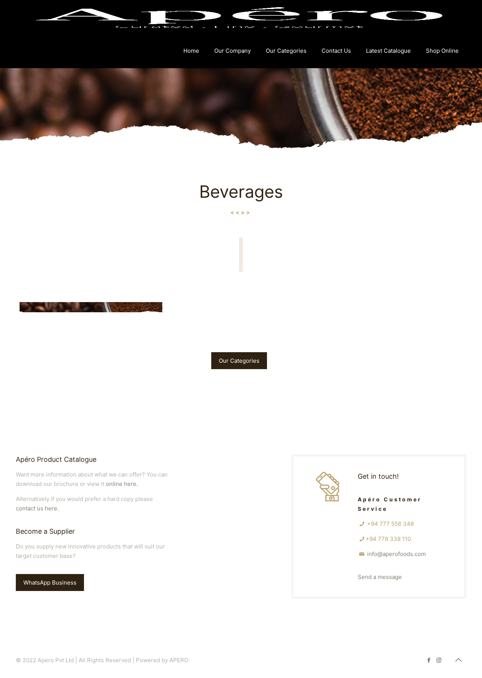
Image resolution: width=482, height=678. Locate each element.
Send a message (380, 576)
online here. (122, 483)
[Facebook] (429, 660)
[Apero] (239, 17)
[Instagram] (439, 660)
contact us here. (37, 508)
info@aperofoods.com (396, 553)
